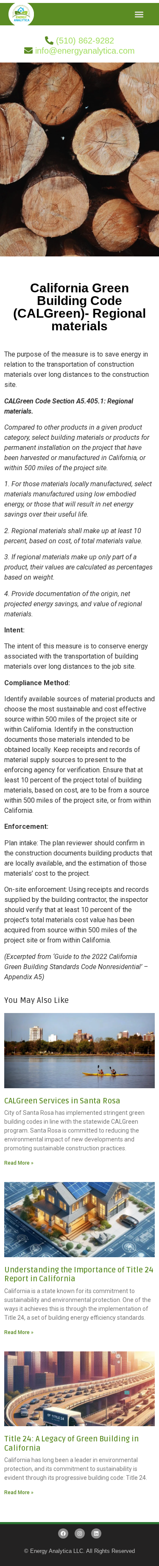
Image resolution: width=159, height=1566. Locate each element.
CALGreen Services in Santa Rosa (62, 1101)
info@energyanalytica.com (85, 50)
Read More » (18, 1163)
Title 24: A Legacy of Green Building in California (71, 1443)
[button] (139, 14)
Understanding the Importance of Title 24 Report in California (78, 1274)
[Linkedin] (96, 1533)
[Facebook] (63, 1533)
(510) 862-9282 (85, 40)
